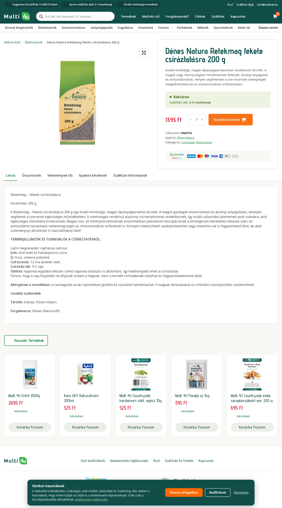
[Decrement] (191, 119)
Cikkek (200, 16)
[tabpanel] (141, 255)
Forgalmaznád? (177, 16)
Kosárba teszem (227, 119)
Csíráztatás (188, 142)
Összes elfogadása (184, 492)
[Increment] (202, 119)
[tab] (10, 175)
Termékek (128, 16)
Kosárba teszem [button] (30, 427)
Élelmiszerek (34, 42)
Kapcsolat (238, 16)
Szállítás (218, 16)
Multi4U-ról (150, 16)
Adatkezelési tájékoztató (91, 499)
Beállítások (217, 492)
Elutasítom (241, 492)
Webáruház (12, 42)
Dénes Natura (185, 137)
